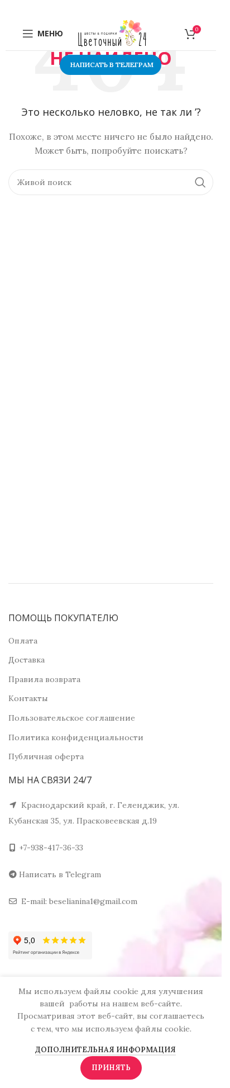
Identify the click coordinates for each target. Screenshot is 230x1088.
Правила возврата (44, 679)
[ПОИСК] (200, 182)
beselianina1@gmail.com (93, 901)
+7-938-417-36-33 (51, 848)
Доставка (26, 660)
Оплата (22, 641)
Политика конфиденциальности (75, 737)
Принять (111, 1067)
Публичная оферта (46, 756)
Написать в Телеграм (112, 64)
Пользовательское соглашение (71, 718)
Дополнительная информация (105, 1049)
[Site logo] (112, 33)
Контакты (28, 698)
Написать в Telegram (60, 874)
